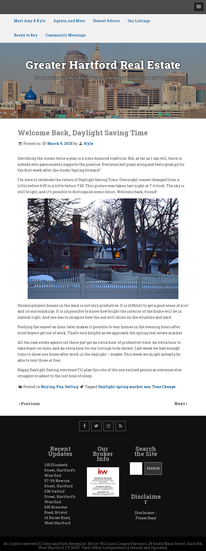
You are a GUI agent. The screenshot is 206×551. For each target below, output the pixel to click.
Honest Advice (106, 20)
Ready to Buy (26, 35)
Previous (30, 403)
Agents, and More (69, 20)
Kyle (88, 143)
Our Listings (139, 20)
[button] (198, 7)
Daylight (106, 386)
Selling (71, 386)
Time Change (163, 386)
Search (153, 468)
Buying (48, 386)
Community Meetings (65, 35)
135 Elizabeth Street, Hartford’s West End (59, 470)
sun (147, 386)
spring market (129, 386)
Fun (60, 386)
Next (180, 403)
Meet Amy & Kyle (29, 20)
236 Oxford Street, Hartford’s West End (59, 496)
